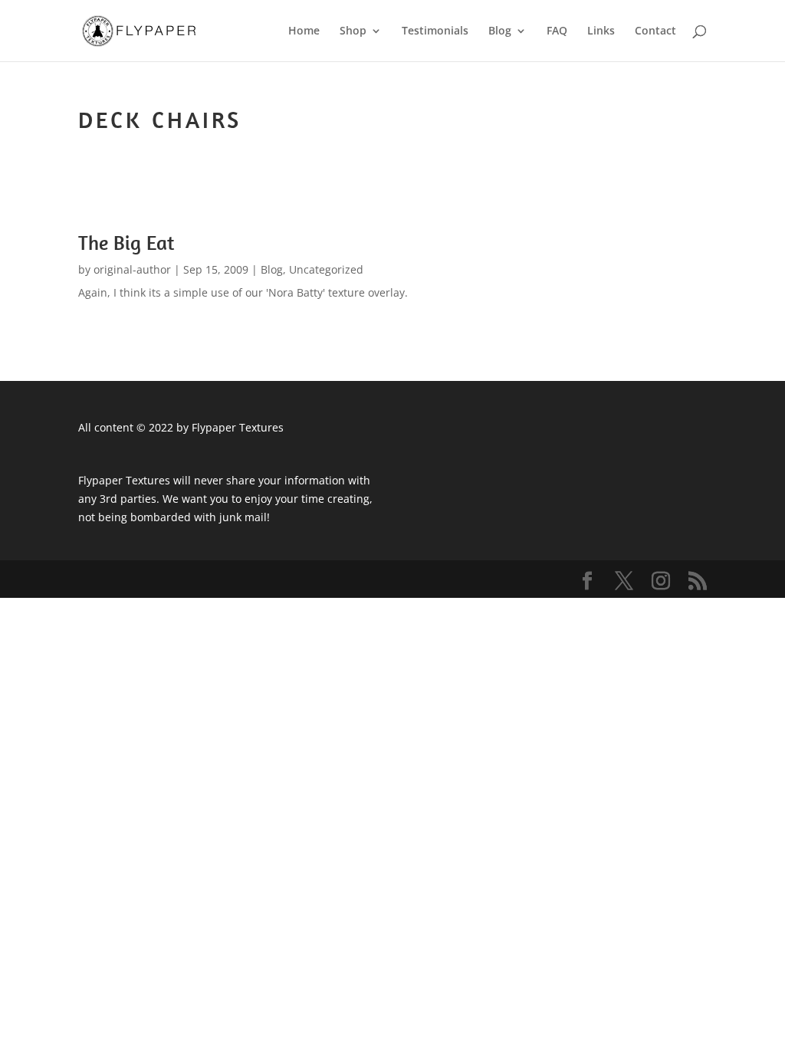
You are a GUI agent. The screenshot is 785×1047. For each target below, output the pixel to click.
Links (601, 31)
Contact (655, 31)
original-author (132, 269)
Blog (499, 31)
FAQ (557, 31)
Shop (353, 31)
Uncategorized (326, 269)
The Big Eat (126, 242)
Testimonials (435, 31)
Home (304, 31)
